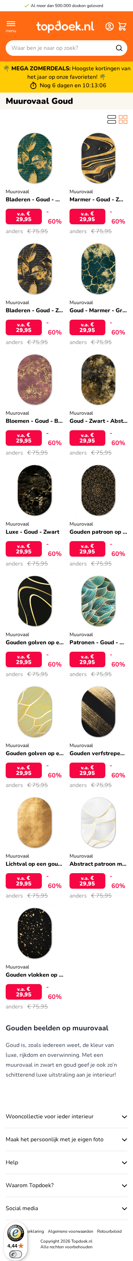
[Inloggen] (110, 26)
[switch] (15, 1254)
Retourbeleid (109, 1231)
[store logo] (65, 26)
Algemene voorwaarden (70, 1231)
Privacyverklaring (27, 1231)
